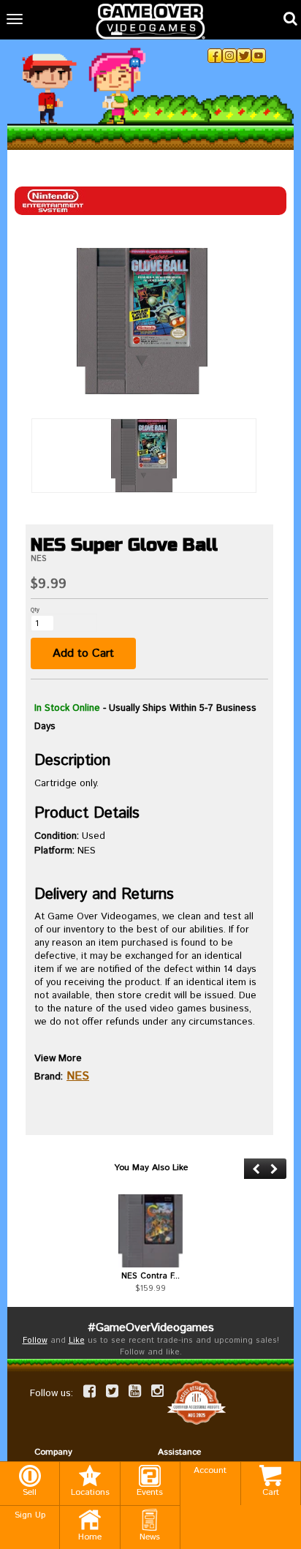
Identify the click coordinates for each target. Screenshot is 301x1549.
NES (77, 1076)
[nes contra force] (150, 1230)
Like (77, 1340)
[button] (256, 1169)
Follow (35, 1340)
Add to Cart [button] (83, 653)
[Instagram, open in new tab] (229, 55)
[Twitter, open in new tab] (244, 55)
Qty (35, 610)
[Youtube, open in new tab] (258, 55)
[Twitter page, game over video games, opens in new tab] (112, 1391)
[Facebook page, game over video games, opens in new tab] (89, 1391)
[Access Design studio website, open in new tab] (196, 1402)
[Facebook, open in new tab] (214, 55)
